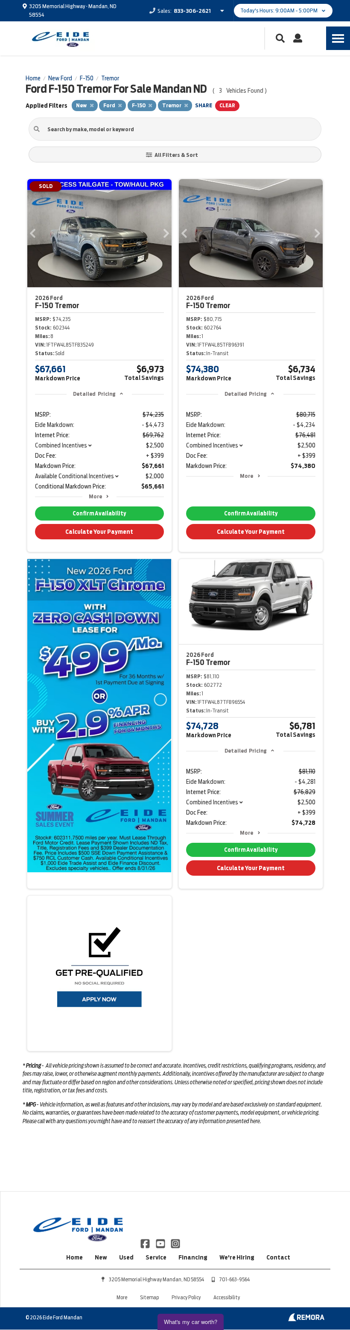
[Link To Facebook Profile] (145, 1243)
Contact (278, 1257)
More (95, 496)
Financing (192, 1257)
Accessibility (226, 1297)
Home (74, 1257)
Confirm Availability (99, 513)
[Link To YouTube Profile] (160, 1243)
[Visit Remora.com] (306, 1319)
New (101, 1257)
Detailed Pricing (94, 394)
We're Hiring (236, 1257)
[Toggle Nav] (338, 38)
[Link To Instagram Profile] (175, 1243)
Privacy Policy (186, 1297)
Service (156, 1257)
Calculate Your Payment (99, 531)
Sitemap (149, 1297)
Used (126, 1257)
